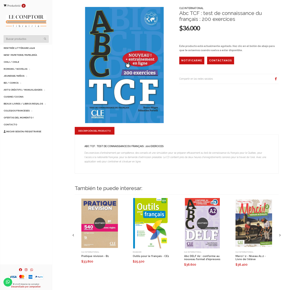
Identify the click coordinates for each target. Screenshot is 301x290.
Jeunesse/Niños (14, 76)
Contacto (10, 124)
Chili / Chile (11, 62)
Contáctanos (220, 60)
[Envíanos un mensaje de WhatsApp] (7, 282)
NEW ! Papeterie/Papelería (20, 55)
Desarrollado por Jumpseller (26, 286)
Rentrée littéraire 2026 (19, 48)
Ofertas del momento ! (19, 117)
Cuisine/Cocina (14, 96)
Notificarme (191, 60)
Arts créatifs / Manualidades (23, 89)
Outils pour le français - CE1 (151, 256)
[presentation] (73, 235)
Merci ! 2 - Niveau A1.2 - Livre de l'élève (251, 258)
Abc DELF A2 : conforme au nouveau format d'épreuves (202, 258)
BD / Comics (11, 83)
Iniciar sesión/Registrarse (23, 131)
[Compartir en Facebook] (276, 79)
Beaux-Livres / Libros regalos (23, 103)
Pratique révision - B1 (95, 256)
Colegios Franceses (17, 110)
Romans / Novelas (15, 69)
